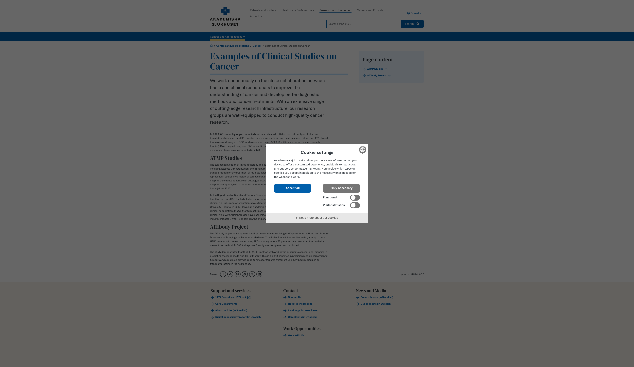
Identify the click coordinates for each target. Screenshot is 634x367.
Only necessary (341, 188)
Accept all (293, 188)
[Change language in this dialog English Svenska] (362, 150)
